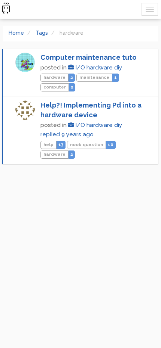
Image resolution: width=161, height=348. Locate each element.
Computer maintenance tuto (88, 57)
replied (67, 134)
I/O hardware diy (98, 67)
